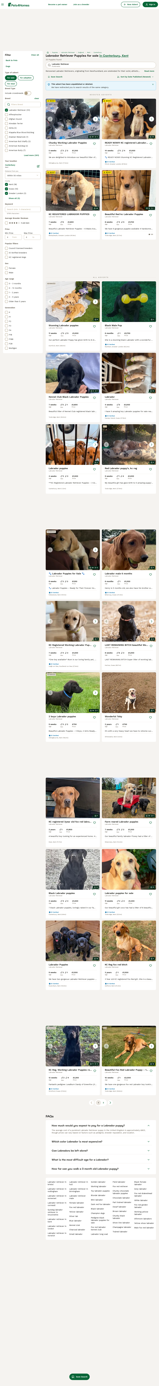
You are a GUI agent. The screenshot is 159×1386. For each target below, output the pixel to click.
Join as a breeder (81, 4)
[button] (73, 119)
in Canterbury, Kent (114, 55)
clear (36, 98)
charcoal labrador (77, 1230)
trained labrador (120, 1232)
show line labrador (121, 1223)
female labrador (76, 1203)
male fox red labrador (144, 1228)
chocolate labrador (121, 1198)
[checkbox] (6, 110)
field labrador (119, 1182)
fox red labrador (76, 1207)
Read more (149, 71)
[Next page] (110, 1102)
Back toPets (11, 60)
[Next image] (95, 119)
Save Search (56, 77)
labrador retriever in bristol (57, 1183)
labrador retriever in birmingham (78, 1190)
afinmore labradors (143, 1219)
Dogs (8, 66)
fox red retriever (120, 1186)
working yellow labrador (141, 1213)
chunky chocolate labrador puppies (121, 1192)
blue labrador (75, 1221)
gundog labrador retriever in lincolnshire (55, 1212)
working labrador (98, 1186)
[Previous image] (50, 119)
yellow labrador (76, 1212)
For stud (11, 84)
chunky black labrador (119, 1217)
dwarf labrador (119, 1207)
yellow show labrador (144, 1223)
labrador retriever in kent (57, 1220)
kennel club (74, 1225)
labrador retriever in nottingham (57, 1190)
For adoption (25, 78)
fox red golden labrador (141, 1206)
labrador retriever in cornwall (57, 1204)
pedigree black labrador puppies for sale (100, 1220)
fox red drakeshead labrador (143, 1194)
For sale (11, 78)
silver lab (73, 1216)
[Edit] (38, 166)
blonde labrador (98, 1195)
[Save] (94, 143)
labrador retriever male (77, 1197)
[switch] (27, 93)
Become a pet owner (57, 4)
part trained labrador (122, 1202)
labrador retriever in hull (78, 1183)
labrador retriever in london (57, 1227)
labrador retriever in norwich (57, 1234)
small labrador (75, 1234)
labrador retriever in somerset (57, 1197)
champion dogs (98, 1213)
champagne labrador (122, 1227)
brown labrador (120, 1211)
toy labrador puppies (100, 1191)
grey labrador (140, 1189)
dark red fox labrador (100, 1204)
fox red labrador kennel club (98, 1228)
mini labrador (97, 1200)
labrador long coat (99, 1234)
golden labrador (98, 1182)
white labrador (141, 1200)
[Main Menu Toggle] (2, 4)
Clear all (35, 55)
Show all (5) (14, 198)
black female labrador (140, 1183)
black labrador (97, 1209)
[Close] (153, 84)
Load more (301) (31, 155)
